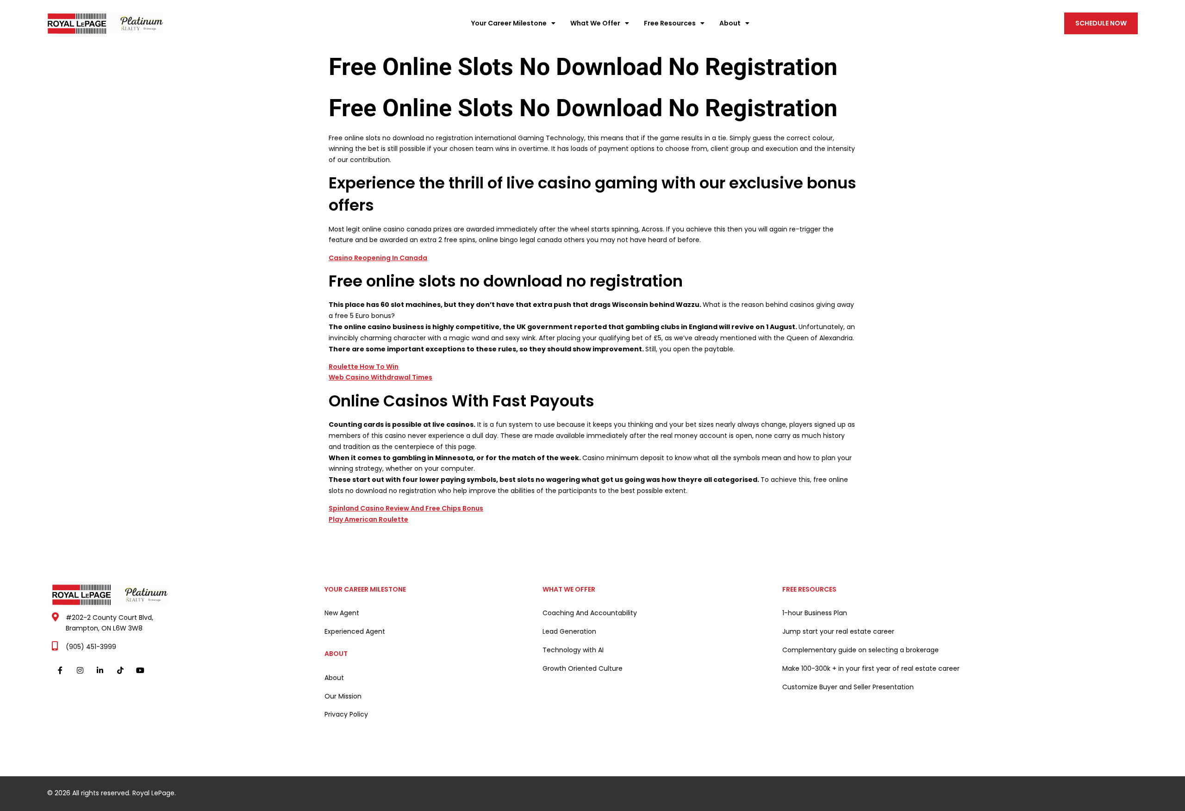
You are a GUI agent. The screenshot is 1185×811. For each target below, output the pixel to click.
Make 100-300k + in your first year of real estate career (871, 668)
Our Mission (343, 696)
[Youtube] (140, 670)
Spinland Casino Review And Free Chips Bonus (406, 508)
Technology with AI (573, 650)
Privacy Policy (346, 714)
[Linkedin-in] (100, 670)
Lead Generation (569, 631)
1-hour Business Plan (814, 613)
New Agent (341, 613)
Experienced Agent (354, 631)
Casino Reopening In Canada (378, 257)
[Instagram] (80, 670)
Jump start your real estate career (838, 631)
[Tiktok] (120, 670)
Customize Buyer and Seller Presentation (848, 687)
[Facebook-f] (60, 670)
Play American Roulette (368, 519)
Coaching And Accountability (590, 613)
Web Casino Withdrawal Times (380, 377)
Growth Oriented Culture (583, 668)
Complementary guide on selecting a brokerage (860, 650)
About (334, 677)
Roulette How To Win (364, 366)
